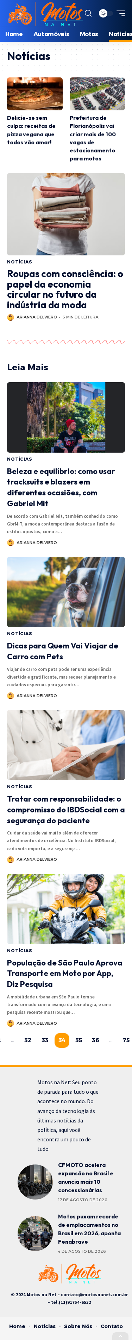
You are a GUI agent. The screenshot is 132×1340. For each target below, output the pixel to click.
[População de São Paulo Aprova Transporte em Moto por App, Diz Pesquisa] (66, 909)
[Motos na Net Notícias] (45, 13)
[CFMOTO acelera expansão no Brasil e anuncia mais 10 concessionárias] (35, 1182)
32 (28, 1040)
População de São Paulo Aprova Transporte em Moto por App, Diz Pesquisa (64, 973)
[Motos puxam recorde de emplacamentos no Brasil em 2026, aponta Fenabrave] (35, 1233)
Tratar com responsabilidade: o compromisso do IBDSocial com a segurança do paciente (66, 809)
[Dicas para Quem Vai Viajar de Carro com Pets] (66, 592)
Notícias (19, 261)
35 (78, 1040)
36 (95, 1040)
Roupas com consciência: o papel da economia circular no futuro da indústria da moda (65, 289)
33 (45, 1040)
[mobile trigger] (119, 13)
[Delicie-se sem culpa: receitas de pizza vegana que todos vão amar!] (35, 94)
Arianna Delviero (37, 317)
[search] (88, 13)
